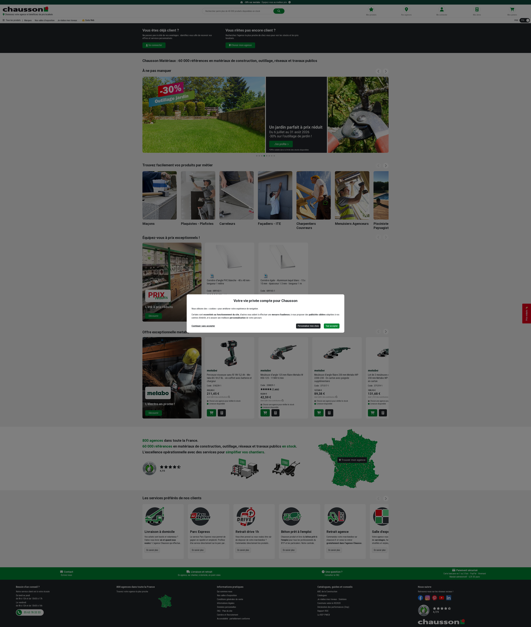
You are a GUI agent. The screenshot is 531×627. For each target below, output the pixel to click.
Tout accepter (332, 326)
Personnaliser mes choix (308, 326)
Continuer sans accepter (203, 326)
